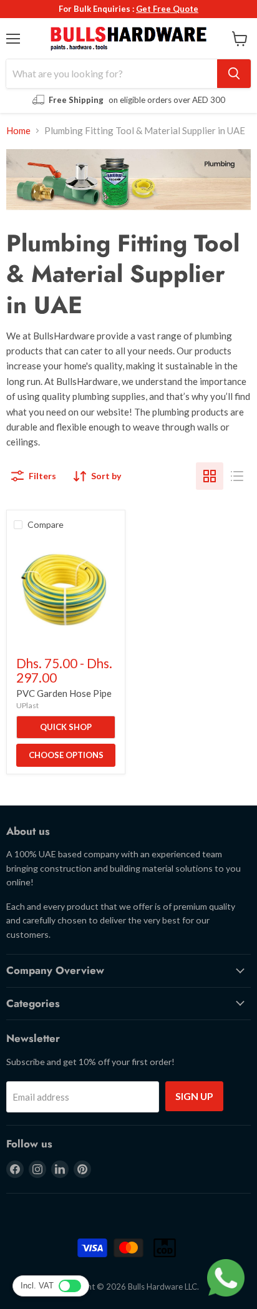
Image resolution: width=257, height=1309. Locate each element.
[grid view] (209, 476)
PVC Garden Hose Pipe (64, 693)
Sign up (194, 1096)
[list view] (237, 476)
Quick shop (66, 727)
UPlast (27, 705)
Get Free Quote (167, 9)
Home (18, 130)
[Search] (234, 73)
